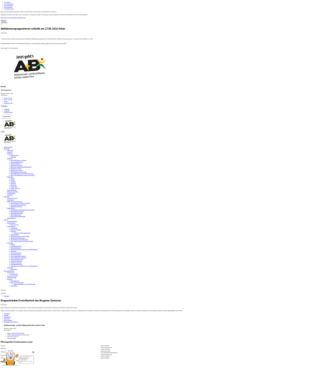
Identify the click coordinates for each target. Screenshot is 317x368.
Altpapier (13, 183)
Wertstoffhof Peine (16, 215)
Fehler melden (8, 320)
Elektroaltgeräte (11, 190)
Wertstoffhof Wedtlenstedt (18, 216)
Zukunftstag (14, 286)
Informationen (11, 226)
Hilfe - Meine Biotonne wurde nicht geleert (23, 175)
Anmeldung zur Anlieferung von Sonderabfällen (24, 266)
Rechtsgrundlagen (16, 229)
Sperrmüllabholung (16, 253)
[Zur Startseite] (158, 125)
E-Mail (5, 101)
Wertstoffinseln (11, 218)
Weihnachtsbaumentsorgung (19, 172)
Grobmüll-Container (16, 262)
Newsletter (10, 267)
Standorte (6, 196)
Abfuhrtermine (8, 147)
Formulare (10, 243)
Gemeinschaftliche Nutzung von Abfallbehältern (24, 249)
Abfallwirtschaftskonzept (18, 238)
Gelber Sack (14, 187)
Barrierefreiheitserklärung (11, 322)
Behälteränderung (16, 248)
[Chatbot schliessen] (33, 352)
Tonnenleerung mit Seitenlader (19, 239)
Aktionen (9, 279)
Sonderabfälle (11, 193)
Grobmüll (13, 157)
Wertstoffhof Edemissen (17, 211)
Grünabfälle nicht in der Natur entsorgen (22, 173)
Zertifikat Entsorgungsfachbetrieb (20, 236)
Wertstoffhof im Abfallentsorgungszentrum (23, 210)
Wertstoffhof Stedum (16, 206)
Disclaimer (7, 318)
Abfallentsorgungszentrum (14, 201)
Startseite (6, 296)
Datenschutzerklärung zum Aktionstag (24, 284)
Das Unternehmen (9, 271)
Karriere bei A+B (11, 277)
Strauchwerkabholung (17, 162)
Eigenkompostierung (16, 165)
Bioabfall (9, 158)
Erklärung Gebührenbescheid (22, 233)
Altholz (13, 180)
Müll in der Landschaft (17, 282)
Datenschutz (7, 317)
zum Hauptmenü (8, 4)
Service (6, 220)
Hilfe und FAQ (14, 225)
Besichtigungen (15, 281)
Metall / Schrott (15, 188)
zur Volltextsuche (9, 9)
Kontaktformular (8, 103)
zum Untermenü (8, 5)
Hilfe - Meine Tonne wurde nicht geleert (22, 241)
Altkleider (13, 182)
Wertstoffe (10, 177)
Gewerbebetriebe (12, 221)
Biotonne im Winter (16, 168)
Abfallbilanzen (15, 234)
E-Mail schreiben (11, 338)
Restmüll (9, 152)
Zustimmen (4, 22)
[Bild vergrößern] (160, 67)
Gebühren (10, 195)
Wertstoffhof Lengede (17, 213)
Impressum (7, 313)
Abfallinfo (7, 149)
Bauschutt (13, 185)
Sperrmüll (10, 154)
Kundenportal (11, 223)
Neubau (13, 244)
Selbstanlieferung (16, 163)
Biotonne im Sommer (16, 170)
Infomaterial (14, 228)
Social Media (14, 274)
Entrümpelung (15, 155)
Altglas (13, 178)
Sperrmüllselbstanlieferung (18, 256)
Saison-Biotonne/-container (18, 160)
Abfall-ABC (10, 150)
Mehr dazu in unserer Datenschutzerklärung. (13, 17)
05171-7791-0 (15, 333)
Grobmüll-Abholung (16, 261)
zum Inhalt (7, 2)
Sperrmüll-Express (16, 254)
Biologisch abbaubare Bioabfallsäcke (21, 167)
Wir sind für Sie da (12, 276)
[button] (18, 357)
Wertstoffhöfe (11, 208)
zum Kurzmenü (8, 7)
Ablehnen (3, 20)
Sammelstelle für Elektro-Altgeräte (20, 203)
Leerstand (13, 251)
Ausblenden (4, 106)
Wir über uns (10, 272)
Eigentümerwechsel (16, 246)
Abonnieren (14, 269)
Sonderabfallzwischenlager (18, 205)
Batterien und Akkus (12, 192)
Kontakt (6, 315)
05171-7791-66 (8, 98)
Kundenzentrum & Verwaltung (12, 199)
